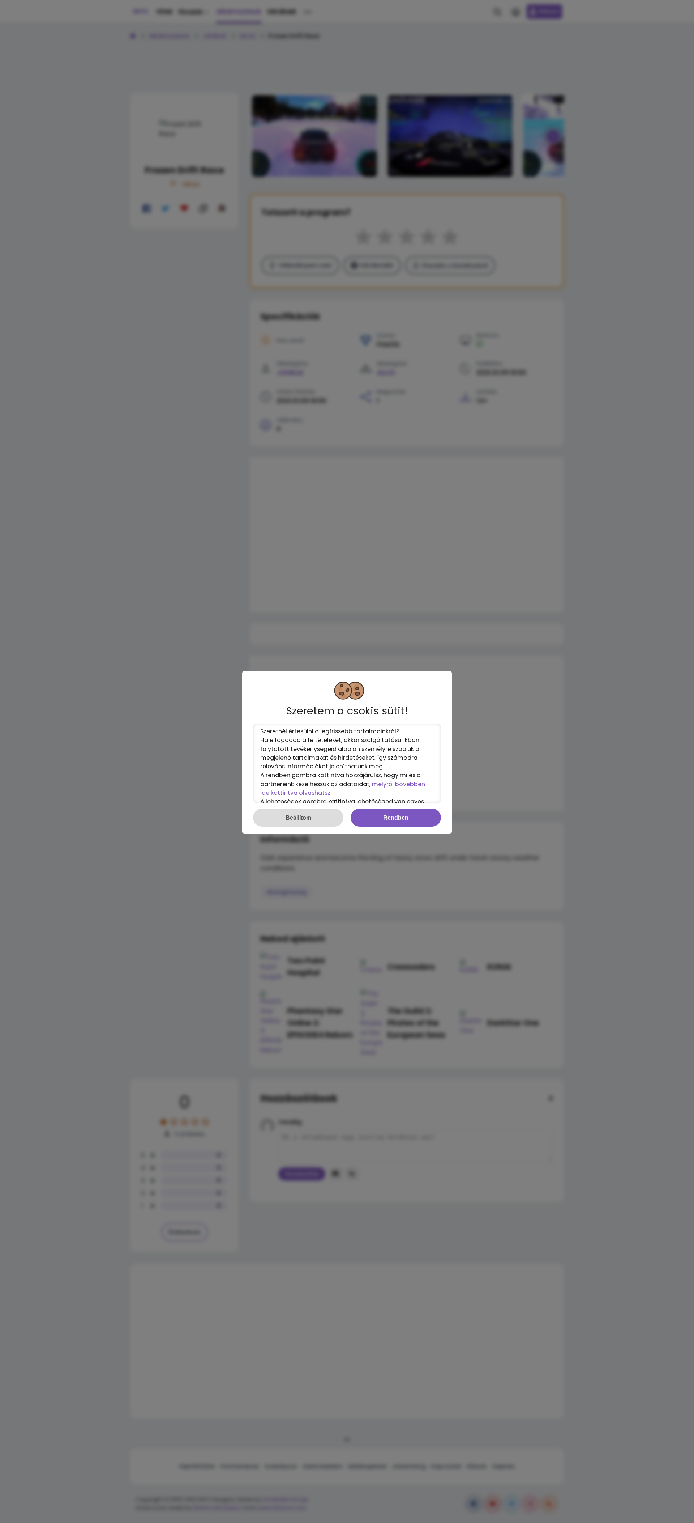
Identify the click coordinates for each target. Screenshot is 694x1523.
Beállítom (298, 817)
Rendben (395, 817)
